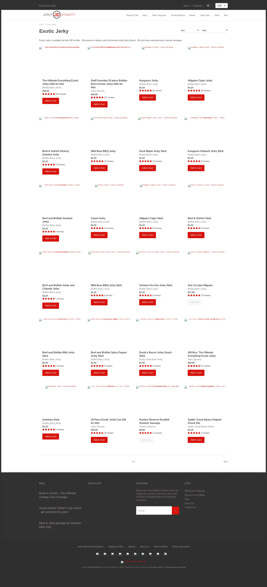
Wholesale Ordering (195, 491)
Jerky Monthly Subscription (90, 546)
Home (41, 24)
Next (226, 461)
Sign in (186, 5)
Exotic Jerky (51, 24)
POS (160, 567)
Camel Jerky (98, 218)
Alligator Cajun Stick (151, 218)
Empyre (154, 567)
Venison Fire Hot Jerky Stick (155, 285)
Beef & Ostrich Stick (199, 218)
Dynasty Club (132, 15)
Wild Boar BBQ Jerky (103, 151)
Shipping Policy (115, 546)
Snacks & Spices (178, 15)
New (226, 15)
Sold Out (195, 302)
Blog (187, 499)
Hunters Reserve (147, 426)
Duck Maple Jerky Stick (153, 151)
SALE (217, 15)
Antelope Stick (50, 419)
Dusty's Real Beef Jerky (150, 359)
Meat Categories (159, 15)
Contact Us (190, 507)
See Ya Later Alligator (200, 285)
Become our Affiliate (195, 495)
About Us (189, 503)
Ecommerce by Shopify (175, 567)
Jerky (145, 15)
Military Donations (181, 546)
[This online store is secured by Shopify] (133, 561)
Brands (192, 15)
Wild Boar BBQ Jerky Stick (106, 285)
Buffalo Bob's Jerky (51, 87)
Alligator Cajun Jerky (200, 80)
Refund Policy (160, 546)
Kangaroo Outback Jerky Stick (206, 151)
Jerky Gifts (205, 15)
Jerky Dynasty (98, 91)
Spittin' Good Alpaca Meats (201, 426)
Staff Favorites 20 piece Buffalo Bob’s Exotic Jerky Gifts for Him (109, 84)
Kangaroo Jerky (148, 80)
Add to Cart (50, 101)
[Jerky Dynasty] (59, 18)
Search (131, 546)
